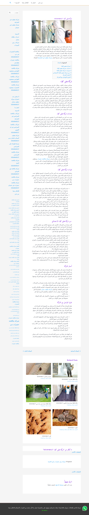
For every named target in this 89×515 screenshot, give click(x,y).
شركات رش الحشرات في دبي (14, 277)
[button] (10, 3)
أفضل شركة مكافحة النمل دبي (14, 243)
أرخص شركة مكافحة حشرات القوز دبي (15, 211)
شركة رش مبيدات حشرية (15, 294)
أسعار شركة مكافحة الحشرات (15, 218)
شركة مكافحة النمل (16, 315)
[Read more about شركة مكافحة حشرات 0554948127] (65, 370)
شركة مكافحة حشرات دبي (14, 323)
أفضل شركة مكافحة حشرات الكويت (14, 255)
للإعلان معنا (25, 2)
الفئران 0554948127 (72, 428)
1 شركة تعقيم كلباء (66, 66)
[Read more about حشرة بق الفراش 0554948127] (38, 369)
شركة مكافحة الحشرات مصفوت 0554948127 (14, 87)
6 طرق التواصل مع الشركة (64, 77)
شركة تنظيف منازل (46, 289)
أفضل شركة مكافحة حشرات (14, 247)
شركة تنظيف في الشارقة (45, 58)
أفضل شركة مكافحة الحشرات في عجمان (15, 232)
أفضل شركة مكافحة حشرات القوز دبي (15, 251)
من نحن (40, 2)
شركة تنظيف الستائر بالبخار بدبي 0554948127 (13, 138)
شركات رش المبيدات (70, 381)
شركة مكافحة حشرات (43, 159)
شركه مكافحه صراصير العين (14, 335)
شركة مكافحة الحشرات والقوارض (14, 306)
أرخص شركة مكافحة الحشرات (15, 200)
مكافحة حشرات (15, 343)
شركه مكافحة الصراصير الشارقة (14, 330)
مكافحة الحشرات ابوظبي (15, 341)
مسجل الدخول (59, 485)
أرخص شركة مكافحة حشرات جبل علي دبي (14, 214)
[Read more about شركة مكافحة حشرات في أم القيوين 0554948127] (65, 393)
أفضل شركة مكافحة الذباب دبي (14, 239)
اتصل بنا (33, 2)
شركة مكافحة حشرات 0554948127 (69, 379)
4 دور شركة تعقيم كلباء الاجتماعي (62, 73)
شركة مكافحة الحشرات (16, 303)
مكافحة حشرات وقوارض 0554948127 (14, 62)
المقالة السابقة (76, 351)
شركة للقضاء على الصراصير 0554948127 (14, 146)
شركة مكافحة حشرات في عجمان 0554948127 (13, 185)
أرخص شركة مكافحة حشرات (14, 207)
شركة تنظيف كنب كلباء (16, 286)
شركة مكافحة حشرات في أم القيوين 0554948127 (66, 403)
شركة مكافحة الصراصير (15, 309)
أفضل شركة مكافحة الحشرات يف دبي (15, 235)
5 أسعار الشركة (67, 75)
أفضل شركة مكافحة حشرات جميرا (14, 258)
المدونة (17, 2)
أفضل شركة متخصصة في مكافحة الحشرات (14, 222)
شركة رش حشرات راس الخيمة (56, 461)
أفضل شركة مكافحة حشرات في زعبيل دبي (14, 266)
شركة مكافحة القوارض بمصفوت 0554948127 (14, 70)
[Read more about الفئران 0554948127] (65, 417)
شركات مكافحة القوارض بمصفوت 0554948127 (14, 79)
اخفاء (59, 62)
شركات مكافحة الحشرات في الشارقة (14, 282)
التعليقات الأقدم (76, 452)
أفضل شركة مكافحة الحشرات (14, 226)
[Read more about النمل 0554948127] (38, 421)
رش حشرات (17, 274)
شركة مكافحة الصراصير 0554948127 (15, 154)
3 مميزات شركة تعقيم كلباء (64, 70)
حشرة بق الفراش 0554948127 (44, 377)
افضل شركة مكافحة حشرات (14, 269)
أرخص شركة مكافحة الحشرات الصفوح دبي (15, 204)
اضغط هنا (44, 510)
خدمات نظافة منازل (70, 429)
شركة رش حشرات (16, 291)
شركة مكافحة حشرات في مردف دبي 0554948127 (40, 404)
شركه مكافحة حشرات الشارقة (15, 333)
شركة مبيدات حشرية (15, 299)
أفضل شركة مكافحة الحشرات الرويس (14, 229)
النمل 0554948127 (46, 436)
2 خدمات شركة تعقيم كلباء (64, 68)
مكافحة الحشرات (16, 338)
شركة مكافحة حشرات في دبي (14, 327)
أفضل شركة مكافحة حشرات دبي (14, 262)
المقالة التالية (27, 351)
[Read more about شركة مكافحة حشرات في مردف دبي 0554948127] (38, 393)
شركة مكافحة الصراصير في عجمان (15, 312)
